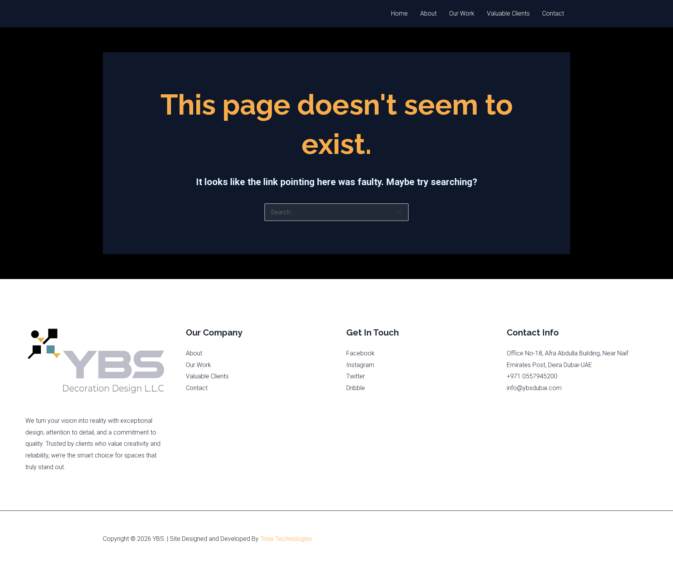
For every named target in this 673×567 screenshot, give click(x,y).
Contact (553, 13)
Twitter (355, 376)
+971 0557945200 (532, 376)
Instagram (360, 365)
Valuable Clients (508, 13)
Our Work (461, 13)
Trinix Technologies (286, 538)
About (428, 13)
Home (399, 13)
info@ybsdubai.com (534, 388)
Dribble (355, 388)
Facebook (360, 353)
